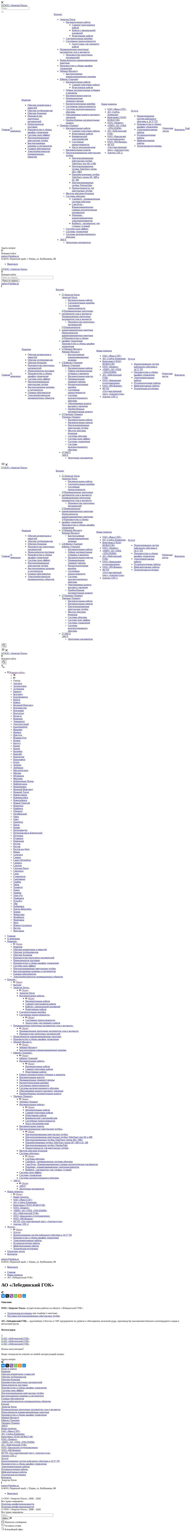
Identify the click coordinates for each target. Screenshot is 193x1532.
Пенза (16, 824)
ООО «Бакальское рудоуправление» (116, 137)
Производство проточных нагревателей (35, 119)
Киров (16, 746)
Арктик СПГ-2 (115, 152)
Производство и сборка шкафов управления (40, 131)
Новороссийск (20, 797)
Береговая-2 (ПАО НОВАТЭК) (116, 118)
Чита (15, 922)
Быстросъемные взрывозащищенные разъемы (81, 75)
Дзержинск (19, 721)
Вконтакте (12, 264)
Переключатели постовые (36, 125)
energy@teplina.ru (10, 1259)
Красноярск (19, 759)
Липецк (17, 765)
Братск (16, 699)
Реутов (16, 843)
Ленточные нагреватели (78, 242)
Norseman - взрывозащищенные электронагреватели (82, 218)
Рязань (16, 852)
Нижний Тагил (21, 792)
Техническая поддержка (149, 146)
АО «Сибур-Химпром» (113, 113)
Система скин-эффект (39, 135)
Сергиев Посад (21, 868)
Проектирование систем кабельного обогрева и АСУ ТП (147, 119)
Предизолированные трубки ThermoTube (82, 184)
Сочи (16, 873)
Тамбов (17, 881)
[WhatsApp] (15, 1296)
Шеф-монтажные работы (147, 385)
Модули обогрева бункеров (80, 193)
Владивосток (20, 707)
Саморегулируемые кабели (86, 84)
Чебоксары (18, 914)
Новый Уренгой (21, 803)
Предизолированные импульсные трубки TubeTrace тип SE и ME (84, 161)
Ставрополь (19, 876)
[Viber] (11, 1296)
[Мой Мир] (24, 1296)
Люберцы (18, 767)
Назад (19, 944)
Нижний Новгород (23, 789)
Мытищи (18, 778)
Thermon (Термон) (69, 125)
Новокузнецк (20, 794)
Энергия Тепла (67, 19)
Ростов (16, 846)
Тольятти (18, 887)
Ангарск (17, 683)
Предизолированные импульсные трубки (38, 139)
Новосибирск (20, 800)
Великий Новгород (23, 705)
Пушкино (18, 838)
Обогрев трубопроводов (40, 110)
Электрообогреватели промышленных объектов (39, 154)
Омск (16, 816)
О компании (15, 129)
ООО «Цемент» (115, 122)
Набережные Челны (23, 781)
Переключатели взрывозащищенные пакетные (77, 334)
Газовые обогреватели (39, 148)
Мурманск (18, 775)
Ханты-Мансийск (22, 909)
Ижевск (17, 732)
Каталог (58, 14)
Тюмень (17, 892)
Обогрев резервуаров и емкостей (18, 1374)
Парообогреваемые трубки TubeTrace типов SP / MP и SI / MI (86, 177)
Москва (17, 773)
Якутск (17, 928)
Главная (6, 129)
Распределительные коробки (80, 103)
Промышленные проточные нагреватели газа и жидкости (75, 50)
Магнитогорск (20, 770)
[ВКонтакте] (3, 1296)
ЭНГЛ (63, 239)
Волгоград (18, 713)
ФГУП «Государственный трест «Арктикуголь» (118, 147)
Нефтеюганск (20, 784)
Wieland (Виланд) (69, 71)
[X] (7, 1296)
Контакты (180, 129)
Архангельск (20, 686)
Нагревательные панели (78, 150)
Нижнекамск (20, 786)
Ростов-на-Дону (21, 849)
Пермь (16, 827)
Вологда (17, 716)
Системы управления (77, 231)
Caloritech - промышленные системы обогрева (86, 200)
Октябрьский (20, 814)
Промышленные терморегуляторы (75, 99)
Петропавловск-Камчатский (27, 833)
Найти (5, 1518)
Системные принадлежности (81, 41)
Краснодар (18, 756)
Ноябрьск (18, 808)
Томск (16, 890)
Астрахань (18, 688)
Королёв (17, 754)
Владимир (18, 710)
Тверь (16, 884)
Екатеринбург (20, 727)
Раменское (18, 841)
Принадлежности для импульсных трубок (83, 189)
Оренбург (18, 822)
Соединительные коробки (79, 38)
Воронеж (18, 718)
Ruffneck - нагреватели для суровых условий (86, 224)
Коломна (17, 751)
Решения (26, 100)
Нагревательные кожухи (78, 95)
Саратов (17, 865)
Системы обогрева (75, 196)
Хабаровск (18, 906)
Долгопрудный (21, 724)
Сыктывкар (19, 879)
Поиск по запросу (10, 281)
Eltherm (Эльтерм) (69, 79)
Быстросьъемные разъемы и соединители (40, 144)
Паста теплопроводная (83, 147)
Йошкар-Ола (19, 737)
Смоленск (18, 871)
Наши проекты (109, 104)
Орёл (16, 819)
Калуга (17, 743)
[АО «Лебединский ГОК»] (15, 1338)
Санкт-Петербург (22, 860)
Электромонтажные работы (15, 1466)
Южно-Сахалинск (22, 925)
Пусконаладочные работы (147, 383)
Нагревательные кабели (78, 22)
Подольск (18, 835)
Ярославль (18, 930)
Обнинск (18, 811)
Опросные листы (168, 129)
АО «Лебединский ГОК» (14, 1444)
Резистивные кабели (82, 35)
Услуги (134, 111)
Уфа (15, 903)
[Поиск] (2, 11)
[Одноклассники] (20, 1296)
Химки (17, 911)
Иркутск (17, 735)
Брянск (17, 702)
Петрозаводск (20, 830)
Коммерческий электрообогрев (80, 137)
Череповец (18, 920)
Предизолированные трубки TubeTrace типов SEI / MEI (84, 169)
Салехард (18, 854)
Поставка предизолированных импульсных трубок (33, 1316)
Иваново (17, 729)
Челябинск (18, 917)
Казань (16, 740)
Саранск (17, 862)
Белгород (18, 694)
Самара (17, 857)
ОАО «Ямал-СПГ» (117, 109)
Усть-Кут (17, 901)
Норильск (18, 805)
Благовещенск (20, 697)
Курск (16, 762)
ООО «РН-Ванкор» (117, 141)
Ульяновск (18, 898)
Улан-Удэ (18, 895)
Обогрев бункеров (37, 113)
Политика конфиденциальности (17, 1504)
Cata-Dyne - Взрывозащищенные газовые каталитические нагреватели (84, 208)
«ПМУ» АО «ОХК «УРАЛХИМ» (116, 126)
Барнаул (17, 691)
